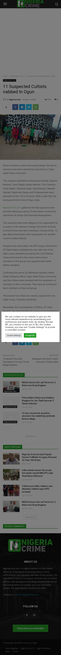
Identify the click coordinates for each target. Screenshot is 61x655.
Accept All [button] (30, 335)
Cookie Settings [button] (14, 335)
